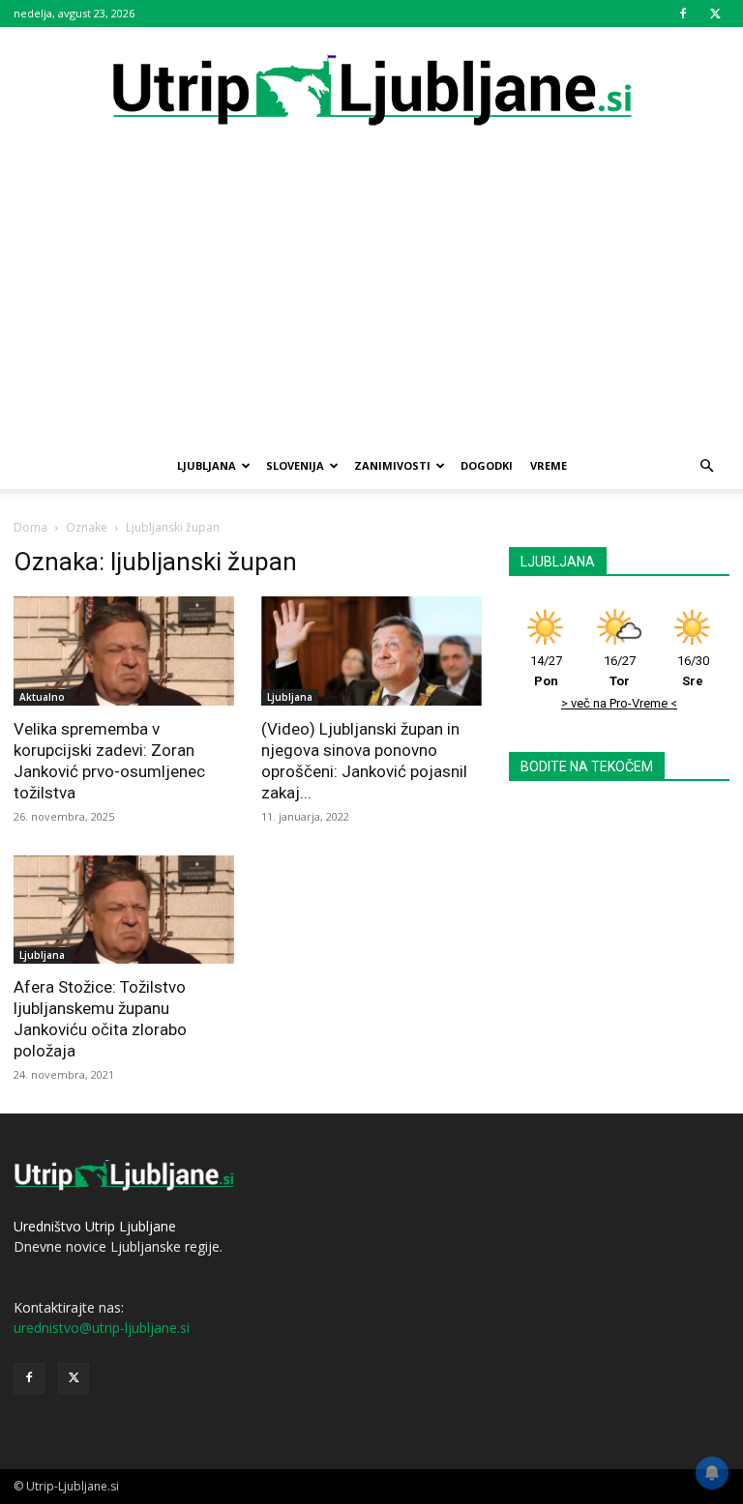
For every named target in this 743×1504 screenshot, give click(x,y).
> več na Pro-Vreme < (619, 703)
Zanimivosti (392, 465)
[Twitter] (714, 13)
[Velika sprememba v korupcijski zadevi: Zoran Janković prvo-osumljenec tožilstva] (124, 651)
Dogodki (487, 465)
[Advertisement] (371, 297)
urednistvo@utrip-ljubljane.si (102, 1327)
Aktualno (42, 697)
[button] (706, 466)
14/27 (546, 670)
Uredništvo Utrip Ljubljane (95, 1226)
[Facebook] (683, 13)
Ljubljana (206, 465)
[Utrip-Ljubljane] (371, 91)
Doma (30, 527)
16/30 (693, 670)
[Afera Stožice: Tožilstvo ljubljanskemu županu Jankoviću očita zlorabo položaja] (124, 910)
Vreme (548, 465)
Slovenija (295, 465)
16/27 (620, 670)
